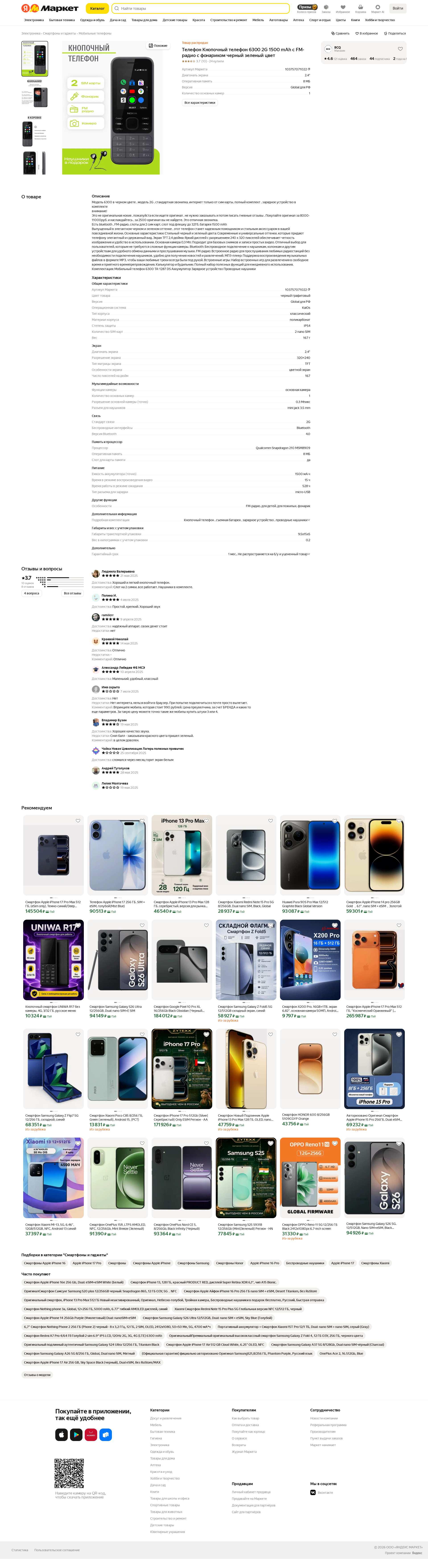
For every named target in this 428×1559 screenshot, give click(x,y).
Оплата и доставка (245, 1425)
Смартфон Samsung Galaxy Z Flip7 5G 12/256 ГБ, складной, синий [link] (51, 1117)
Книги (154, 1492)
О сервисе (239, 1438)
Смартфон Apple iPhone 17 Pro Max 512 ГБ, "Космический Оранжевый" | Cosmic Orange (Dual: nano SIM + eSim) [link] (374, 1009)
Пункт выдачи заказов (326, 1438)
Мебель (156, 1425)
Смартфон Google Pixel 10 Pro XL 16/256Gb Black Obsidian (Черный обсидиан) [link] (178, 1009)
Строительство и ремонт (168, 1518)
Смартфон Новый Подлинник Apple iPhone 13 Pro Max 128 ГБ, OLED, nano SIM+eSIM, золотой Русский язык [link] (244, 1118)
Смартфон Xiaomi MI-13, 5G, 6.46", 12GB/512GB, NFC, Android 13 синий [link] (50, 1226)
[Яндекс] (417, 1553)
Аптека (155, 1465)
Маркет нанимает (323, 1445)
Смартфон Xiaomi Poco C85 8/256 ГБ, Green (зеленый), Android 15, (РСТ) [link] (116, 1117)
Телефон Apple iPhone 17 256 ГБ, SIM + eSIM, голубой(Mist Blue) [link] (117, 904)
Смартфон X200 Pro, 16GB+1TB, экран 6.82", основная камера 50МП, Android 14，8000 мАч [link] (310, 1009)
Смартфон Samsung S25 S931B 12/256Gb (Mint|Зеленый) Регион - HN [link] (245, 1226)
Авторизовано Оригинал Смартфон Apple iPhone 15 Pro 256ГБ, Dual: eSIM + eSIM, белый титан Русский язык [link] (374, 1118)
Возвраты (239, 1445)
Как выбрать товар (245, 1418)
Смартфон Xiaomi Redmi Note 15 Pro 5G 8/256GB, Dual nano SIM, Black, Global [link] (246, 904)
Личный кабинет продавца (251, 1492)
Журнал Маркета (244, 1451)
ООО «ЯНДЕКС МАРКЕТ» (404, 1547)
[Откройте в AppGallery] (91, 1440)
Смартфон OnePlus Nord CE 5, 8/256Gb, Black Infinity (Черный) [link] (177, 1226)
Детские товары (162, 1525)
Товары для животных (166, 1512)
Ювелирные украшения (167, 1532)
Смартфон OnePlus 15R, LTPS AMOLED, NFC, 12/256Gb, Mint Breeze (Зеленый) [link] (118, 1226)
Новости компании (324, 1418)
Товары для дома (162, 1458)
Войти (398, 8)
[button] (200, 102)
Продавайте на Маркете (249, 1498)
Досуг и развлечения (165, 1418)
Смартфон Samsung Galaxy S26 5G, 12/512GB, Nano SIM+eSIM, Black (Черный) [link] (371, 1226)
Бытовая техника (162, 1431)
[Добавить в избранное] (78, 821)
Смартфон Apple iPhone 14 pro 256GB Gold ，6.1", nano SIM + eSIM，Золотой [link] (373, 904)
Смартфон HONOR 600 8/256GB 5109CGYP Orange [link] (306, 1116)
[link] (44, 1263)
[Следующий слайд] (164, 107)
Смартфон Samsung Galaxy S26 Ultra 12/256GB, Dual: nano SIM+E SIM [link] (116, 1008)
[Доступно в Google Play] (76, 1440)
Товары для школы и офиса (169, 1498)
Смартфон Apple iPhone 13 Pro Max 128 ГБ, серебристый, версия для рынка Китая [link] (181, 904)
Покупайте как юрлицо (248, 1431)
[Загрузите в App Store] (61, 1440)
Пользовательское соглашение (57, 1550)
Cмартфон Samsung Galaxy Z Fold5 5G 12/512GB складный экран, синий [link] (245, 1008)
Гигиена (156, 1438)
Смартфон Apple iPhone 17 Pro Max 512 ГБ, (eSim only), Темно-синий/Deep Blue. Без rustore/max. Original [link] (53, 904)
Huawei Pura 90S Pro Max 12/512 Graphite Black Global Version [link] (305, 904)
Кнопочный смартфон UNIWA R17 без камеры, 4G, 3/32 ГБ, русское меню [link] (52, 1008)
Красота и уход (161, 1472)
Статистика (20, 1550)
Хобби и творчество (165, 1478)
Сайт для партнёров (246, 1512)
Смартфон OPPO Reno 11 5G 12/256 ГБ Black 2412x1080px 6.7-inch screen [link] (309, 1226)
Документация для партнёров (254, 1505)
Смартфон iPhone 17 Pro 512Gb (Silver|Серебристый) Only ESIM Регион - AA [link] (181, 1117)
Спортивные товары (165, 1505)
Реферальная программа (328, 1425)
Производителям (322, 1431)
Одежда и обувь (162, 1451)
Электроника (159, 1445)
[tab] (34, 20)
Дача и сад (158, 1485)
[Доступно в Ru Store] (105, 1440)
